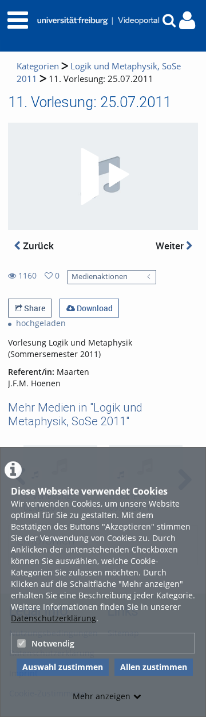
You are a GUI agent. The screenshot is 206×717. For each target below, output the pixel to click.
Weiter (171, 245)
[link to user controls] (187, 20)
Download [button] (94, 308)
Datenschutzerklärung (53, 618)
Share (33, 308)
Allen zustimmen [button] (153, 666)
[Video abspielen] (103, 176)
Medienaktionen (100, 276)
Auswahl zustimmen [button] (62, 666)
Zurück (37, 245)
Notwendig (52, 643)
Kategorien (38, 66)
